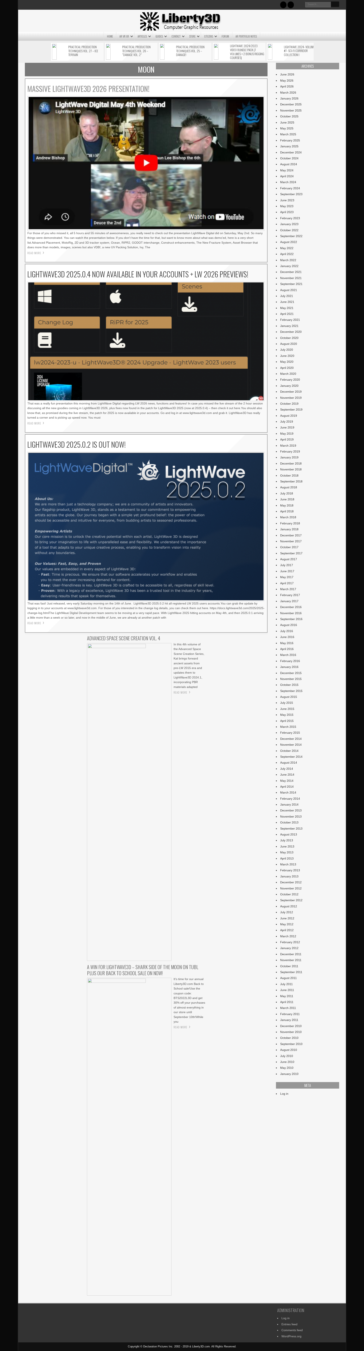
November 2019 (291, 397)
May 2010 (286, 1067)
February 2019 (290, 451)
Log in (284, 1093)
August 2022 (288, 242)
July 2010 (286, 1056)
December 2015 (291, 673)
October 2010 (289, 1037)
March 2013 (288, 864)
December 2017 (291, 535)
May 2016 (286, 643)
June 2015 (287, 708)
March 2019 (288, 445)
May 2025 (286, 128)
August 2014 (288, 762)
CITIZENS (208, 36)
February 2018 (290, 523)
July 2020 (286, 349)
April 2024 (287, 176)
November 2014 (291, 744)
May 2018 (286, 505)
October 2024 (289, 158)
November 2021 (291, 278)
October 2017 (289, 547)
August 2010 (288, 1050)
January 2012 (289, 948)
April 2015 (287, 721)
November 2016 (291, 613)
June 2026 (287, 74)
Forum (225, 36)
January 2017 (289, 601)
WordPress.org (291, 1336)
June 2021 (287, 302)
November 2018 (291, 469)
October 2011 (289, 966)
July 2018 (286, 493)
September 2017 (291, 553)
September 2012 (291, 900)
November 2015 (291, 679)
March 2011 (288, 1008)
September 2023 (291, 194)
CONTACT (176, 36)
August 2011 (288, 978)
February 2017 (290, 595)
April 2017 (287, 583)
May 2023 (286, 206)
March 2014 (288, 792)
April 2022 (287, 254)
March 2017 (288, 589)
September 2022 (291, 236)
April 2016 (287, 649)
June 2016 (287, 637)
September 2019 (291, 409)
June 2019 (287, 427)
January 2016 (289, 667)
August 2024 (288, 164)
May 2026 (286, 80)
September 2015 (291, 691)
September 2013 (291, 828)
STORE (192, 36)
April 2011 (286, 1002)
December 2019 (291, 391)
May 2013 (286, 852)
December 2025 (291, 104)
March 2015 (288, 726)
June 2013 (287, 846)
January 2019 (289, 457)
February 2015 (290, 732)
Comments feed (292, 1330)
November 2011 (290, 960)
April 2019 (287, 439)
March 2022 (288, 260)
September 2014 (291, 756)
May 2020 (286, 361)
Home (110, 36)
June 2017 (287, 571)
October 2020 (289, 338)
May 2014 (286, 780)
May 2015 (286, 714)
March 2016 (288, 655)
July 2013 (286, 840)
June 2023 (287, 200)
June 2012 (287, 918)
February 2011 (290, 1014)
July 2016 (286, 631)
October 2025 (289, 116)
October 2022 (289, 230)
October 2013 (289, 822)
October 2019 (289, 403)
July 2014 (286, 768)
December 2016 (291, 607)
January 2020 (289, 385)
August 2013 (288, 834)
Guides (159, 36)
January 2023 (289, 224)
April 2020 (287, 367)
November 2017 (291, 541)
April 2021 (287, 314)
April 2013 (287, 858)
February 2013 (290, 870)
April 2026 (287, 86)
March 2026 (288, 92)
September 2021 (291, 284)
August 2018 (288, 487)
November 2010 (291, 1032)
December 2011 (290, 954)
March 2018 (288, 517)
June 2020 (287, 355)
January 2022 (289, 266)
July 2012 (286, 912)
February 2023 (290, 218)
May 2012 (286, 924)
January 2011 (289, 1020)
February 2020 (290, 379)
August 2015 (288, 696)
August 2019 (288, 415)
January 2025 (289, 146)
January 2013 (289, 876)
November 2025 (291, 110)
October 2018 (289, 475)
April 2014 (287, 786)
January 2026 (289, 98)
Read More (34, 253)
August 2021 (288, 290)
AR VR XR (124, 36)
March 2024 (288, 182)
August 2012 (288, 906)
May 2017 (286, 577)
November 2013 (291, 816)
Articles (142, 36)
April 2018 (287, 511)
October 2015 (289, 684)
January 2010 (289, 1074)
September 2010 (291, 1044)
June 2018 (287, 499)
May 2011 (286, 996)
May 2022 (286, 248)
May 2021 (286, 308)
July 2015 (286, 702)
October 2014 (289, 750)
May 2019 (286, 433)
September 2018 (291, 481)
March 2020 (288, 373)
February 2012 (290, 942)
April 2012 (287, 930)
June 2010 (287, 1062)
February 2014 (290, 798)
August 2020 (288, 343)
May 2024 (286, 170)
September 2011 (291, 972)
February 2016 (290, 661)
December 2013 (291, 810)
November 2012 (291, 888)
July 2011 (286, 984)
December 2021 (291, 272)
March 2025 (288, 134)
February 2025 (290, 140)
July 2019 (286, 421)
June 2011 (287, 990)
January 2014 (289, 804)
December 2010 (291, 1026)
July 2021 (286, 296)
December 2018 (291, 463)
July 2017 (286, 565)
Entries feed (289, 1324)
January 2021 (289, 326)
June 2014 (287, 774)
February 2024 (290, 188)
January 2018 (289, 529)
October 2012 (289, 894)
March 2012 (288, 936)
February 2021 (290, 319)
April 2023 (287, 212)
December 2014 (291, 738)
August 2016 (288, 625)
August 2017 (288, 559)
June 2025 (287, 122)
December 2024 (291, 152)
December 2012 (291, 882)
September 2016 (291, 619)
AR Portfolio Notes (246, 36)
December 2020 (291, 331)
